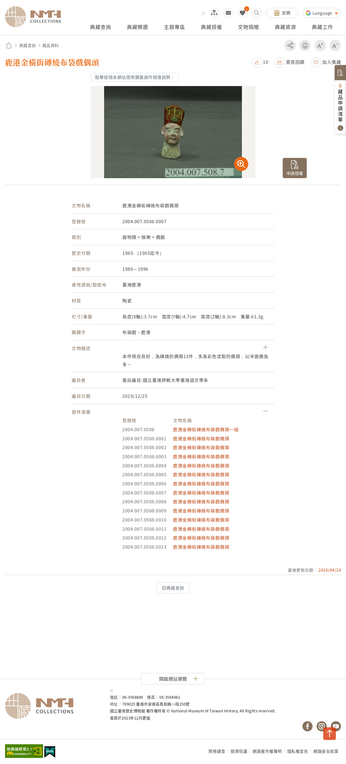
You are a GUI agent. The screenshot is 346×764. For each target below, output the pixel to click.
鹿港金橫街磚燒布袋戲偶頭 (201, 438)
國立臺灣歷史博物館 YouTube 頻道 (336, 726)
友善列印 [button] (305, 45)
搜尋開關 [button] (257, 13)
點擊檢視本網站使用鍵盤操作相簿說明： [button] (135, 77)
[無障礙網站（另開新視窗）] (24, 751)
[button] (260, 62)
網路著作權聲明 (267, 751)
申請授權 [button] (294, 173)
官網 (286, 13)
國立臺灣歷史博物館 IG (322, 726)
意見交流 (228, 13)
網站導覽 (214, 13)
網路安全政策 (325, 751)
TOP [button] (329, 733)
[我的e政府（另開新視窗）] (49, 752)
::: (203, 12)
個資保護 (238, 751)
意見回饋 (295, 62)
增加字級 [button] (320, 45)
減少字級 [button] (335, 45)
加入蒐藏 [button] (331, 62)
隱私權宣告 (297, 751)
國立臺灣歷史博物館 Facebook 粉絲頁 (307, 726)
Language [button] (323, 13)
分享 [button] (290, 45)
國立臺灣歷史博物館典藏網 (36, 16)
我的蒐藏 (243, 13)
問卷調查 (216, 751)
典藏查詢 (27, 45)
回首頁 (9, 45)
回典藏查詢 (173, 588)
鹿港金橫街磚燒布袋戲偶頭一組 (206, 429)
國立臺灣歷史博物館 (52, 706)
